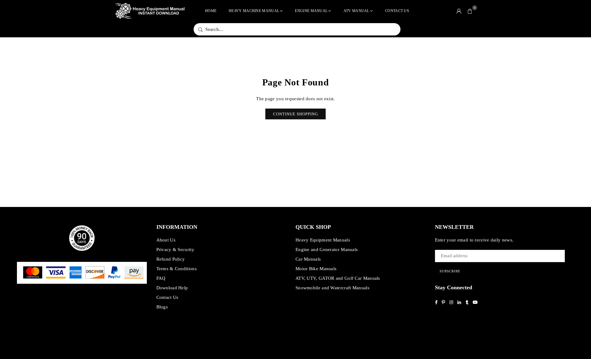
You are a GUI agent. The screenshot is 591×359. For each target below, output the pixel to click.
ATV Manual (356, 11)
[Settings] (458, 10)
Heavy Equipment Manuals (323, 239)
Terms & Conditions (176, 268)
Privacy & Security (175, 249)
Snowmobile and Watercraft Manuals (332, 287)
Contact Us (397, 11)
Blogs (162, 306)
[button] (470, 10)
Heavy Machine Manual (254, 11)
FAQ (161, 278)
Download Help (172, 287)
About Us (165, 239)
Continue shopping (295, 114)
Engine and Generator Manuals (327, 249)
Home (210, 11)
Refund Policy (170, 259)
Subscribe (450, 271)
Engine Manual (311, 11)
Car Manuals (308, 259)
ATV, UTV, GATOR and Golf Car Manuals (338, 278)
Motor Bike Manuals (316, 268)
